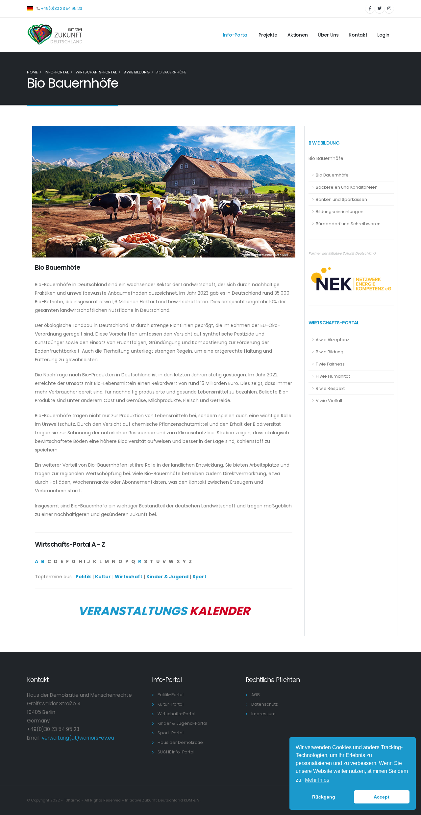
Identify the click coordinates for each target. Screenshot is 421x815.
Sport (199, 576)
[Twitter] (379, 8)
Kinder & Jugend (167, 576)
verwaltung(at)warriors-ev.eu (78, 737)
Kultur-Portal (172, 704)
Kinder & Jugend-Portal (183, 723)
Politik (83, 576)
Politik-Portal (172, 694)
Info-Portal (236, 35)
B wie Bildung (136, 72)
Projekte (268, 35)
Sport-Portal (172, 733)
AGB (256, 694)
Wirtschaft (128, 576)
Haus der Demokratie (181, 742)
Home (32, 72)
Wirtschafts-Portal (96, 72)
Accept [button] (381, 797)
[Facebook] (370, 8)
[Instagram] (389, 8)
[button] (30, 8)
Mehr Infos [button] (317, 780)
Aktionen (297, 35)
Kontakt (358, 35)
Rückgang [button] (323, 797)
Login (383, 35)
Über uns (328, 35)
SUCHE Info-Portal (177, 752)
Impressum (264, 714)
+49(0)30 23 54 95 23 (61, 8)
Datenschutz (265, 704)
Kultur (103, 576)
